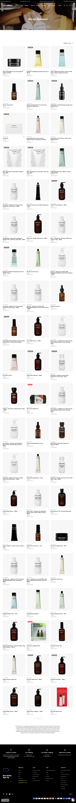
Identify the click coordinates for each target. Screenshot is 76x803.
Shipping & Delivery (50, 778)
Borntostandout (63, 776)
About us (20, 772)
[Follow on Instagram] (6, 794)
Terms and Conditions (37, 770)
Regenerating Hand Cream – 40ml (58, 613)
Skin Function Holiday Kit (32, 408)
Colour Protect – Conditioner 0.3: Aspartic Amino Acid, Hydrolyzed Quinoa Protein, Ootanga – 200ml (61, 410)
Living (37, 5)
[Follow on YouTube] (10, 794)
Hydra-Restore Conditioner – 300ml (35, 711)
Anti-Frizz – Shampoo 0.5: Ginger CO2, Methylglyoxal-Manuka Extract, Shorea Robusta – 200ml (38, 307)
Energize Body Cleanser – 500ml (10, 711)
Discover (33, 5)
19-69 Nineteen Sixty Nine (66, 770)
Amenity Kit (5, 138)
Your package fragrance (50, 770)
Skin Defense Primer (7, 375)
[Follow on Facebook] (3, 794)
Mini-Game (20, 778)
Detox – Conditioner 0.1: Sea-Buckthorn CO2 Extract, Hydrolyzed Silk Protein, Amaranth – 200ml (37, 580)
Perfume (26, 5)
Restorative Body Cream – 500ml (34, 679)
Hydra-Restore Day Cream (57, 579)
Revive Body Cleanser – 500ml (34, 340)
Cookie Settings (35, 774)
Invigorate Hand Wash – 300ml (58, 679)
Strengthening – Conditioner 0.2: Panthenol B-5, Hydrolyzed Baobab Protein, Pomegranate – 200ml (13, 580)
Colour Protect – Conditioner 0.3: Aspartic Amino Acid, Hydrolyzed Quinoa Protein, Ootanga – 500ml (61, 342)
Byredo (62, 778)
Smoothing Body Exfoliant (32, 613)
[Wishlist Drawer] (69, 5)
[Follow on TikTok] (13, 794)
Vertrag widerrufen (36, 780)
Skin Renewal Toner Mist (56, 645)
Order (47, 774)
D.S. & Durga (63, 780)
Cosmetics (43, 5)
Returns (47, 780)
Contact (19, 770)
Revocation (35, 772)
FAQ (47, 772)
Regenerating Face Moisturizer (10, 679)
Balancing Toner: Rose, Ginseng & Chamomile (61, 511)
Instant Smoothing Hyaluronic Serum (35, 443)
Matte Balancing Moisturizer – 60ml (35, 477)
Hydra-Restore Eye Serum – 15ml (34, 545)
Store (19, 774)
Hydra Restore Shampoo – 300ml (34, 375)
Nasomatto (63, 786)
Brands (53, 5)
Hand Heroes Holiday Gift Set (33, 645)
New (22, 5)
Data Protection (35, 776)
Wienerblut (63, 788)
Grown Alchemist (5, 103)
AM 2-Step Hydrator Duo (56, 711)
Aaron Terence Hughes (65, 774)
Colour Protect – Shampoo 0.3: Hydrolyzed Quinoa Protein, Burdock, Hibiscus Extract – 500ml (12, 444)
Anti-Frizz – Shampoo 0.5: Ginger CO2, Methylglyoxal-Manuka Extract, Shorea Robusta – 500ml (61, 273)
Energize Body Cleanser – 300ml (10, 511)
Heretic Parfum (63, 782)
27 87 (62, 772)
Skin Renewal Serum (55, 306)
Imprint (34, 778)
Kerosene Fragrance (64, 784)
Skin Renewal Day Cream (32, 271)
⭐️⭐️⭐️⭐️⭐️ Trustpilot (22, 782)
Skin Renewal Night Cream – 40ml (58, 545)
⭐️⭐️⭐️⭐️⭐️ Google (22, 780)
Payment (47, 776)
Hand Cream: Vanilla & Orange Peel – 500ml (37, 238)
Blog (49, 5)
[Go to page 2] (41, 718)
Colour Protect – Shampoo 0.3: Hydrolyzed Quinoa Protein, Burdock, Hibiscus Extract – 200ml (36, 512)
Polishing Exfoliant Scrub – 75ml (10, 613)
